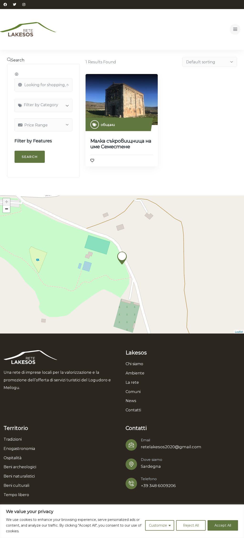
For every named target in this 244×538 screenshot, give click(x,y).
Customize (158, 525)
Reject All (191, 525)
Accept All (222, 525)
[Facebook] (5, 4)
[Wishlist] (92, 161)
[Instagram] (23, 4)
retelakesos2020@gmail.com (171, 446)
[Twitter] (14, 4)
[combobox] (43, 105)
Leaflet (239, 332)
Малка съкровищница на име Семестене (120, 143)
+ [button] (6, 202)
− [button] (6, 209)
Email (145, 440)
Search (17, 60)
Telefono (149, 479)
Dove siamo (151, 459)
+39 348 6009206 (158, 485)
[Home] (28, 29)
